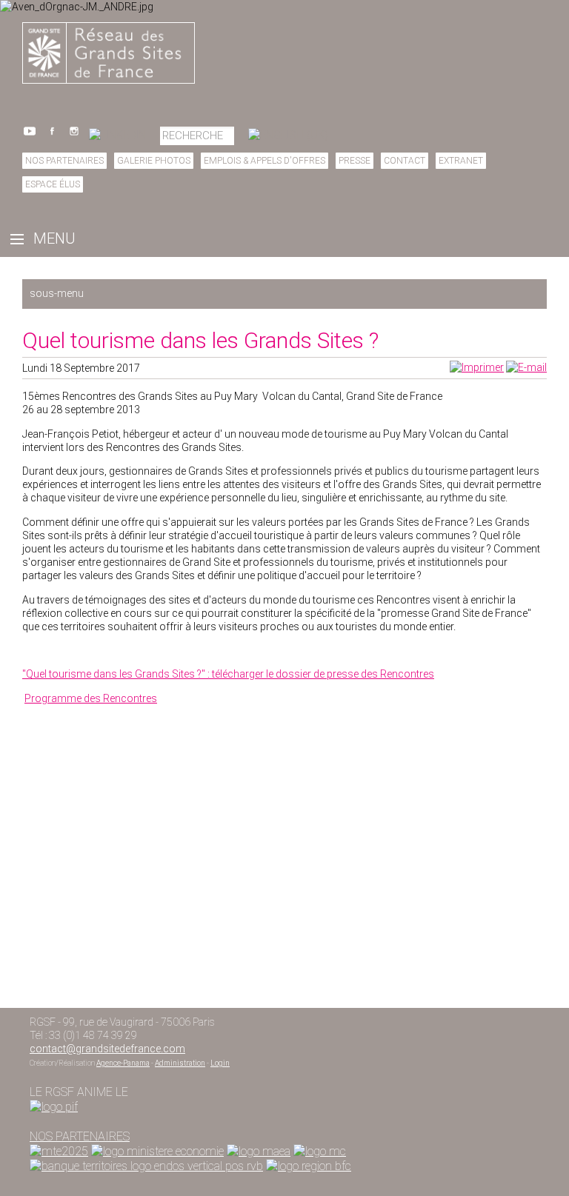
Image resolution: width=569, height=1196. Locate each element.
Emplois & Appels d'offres (264, 161)
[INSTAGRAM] (74, 134)
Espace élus (52, 184)
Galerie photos (153, 161)
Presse (354, 161)
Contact (404, 161)
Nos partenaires (64, 161)
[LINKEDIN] (117, 134)
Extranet (461, 161)
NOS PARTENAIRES (80, 1136)
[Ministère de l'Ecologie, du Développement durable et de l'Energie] (59, 1151)
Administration (180, 1063)
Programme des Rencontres (90, 698)
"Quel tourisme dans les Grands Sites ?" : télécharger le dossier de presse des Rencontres (228, 674)
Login (220, 1063)
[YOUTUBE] (29, 134)
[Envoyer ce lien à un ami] (526, 367)
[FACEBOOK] (51, 134)
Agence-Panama (123, 1063)
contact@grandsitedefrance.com (107, 1049)
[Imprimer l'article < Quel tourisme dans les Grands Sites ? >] (477, 367)
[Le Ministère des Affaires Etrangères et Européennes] (319, 1151)
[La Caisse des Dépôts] (146, 1166)
